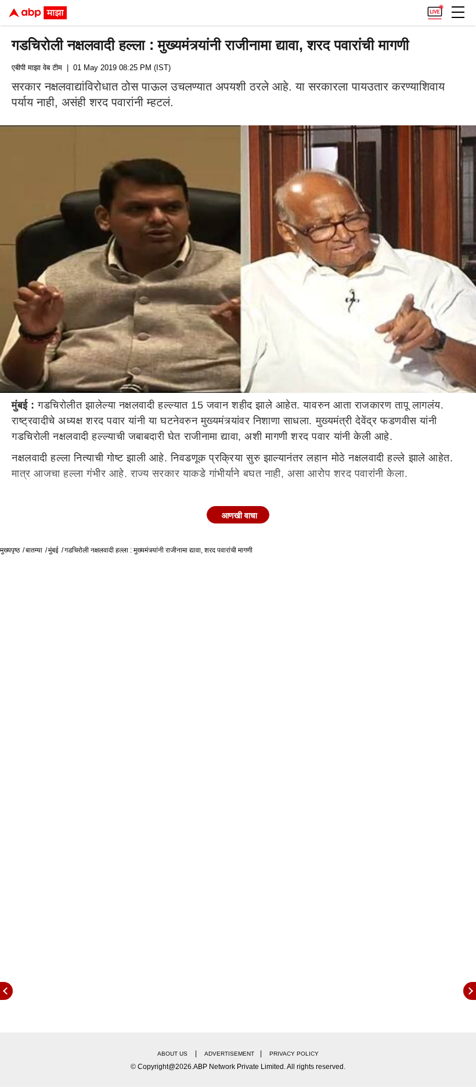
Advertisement (229, 1053)
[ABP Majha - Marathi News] (38, 13)
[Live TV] (434, 9)
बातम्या (34, 550)
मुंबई (53, 550)
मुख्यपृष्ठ (10, 550)
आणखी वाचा (239, 515)
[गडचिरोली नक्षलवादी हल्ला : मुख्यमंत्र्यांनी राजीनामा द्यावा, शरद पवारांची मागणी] (238, 259)
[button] (458, 12)
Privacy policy (294, 1053)
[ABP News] (469, 991)
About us (172, 1053)
